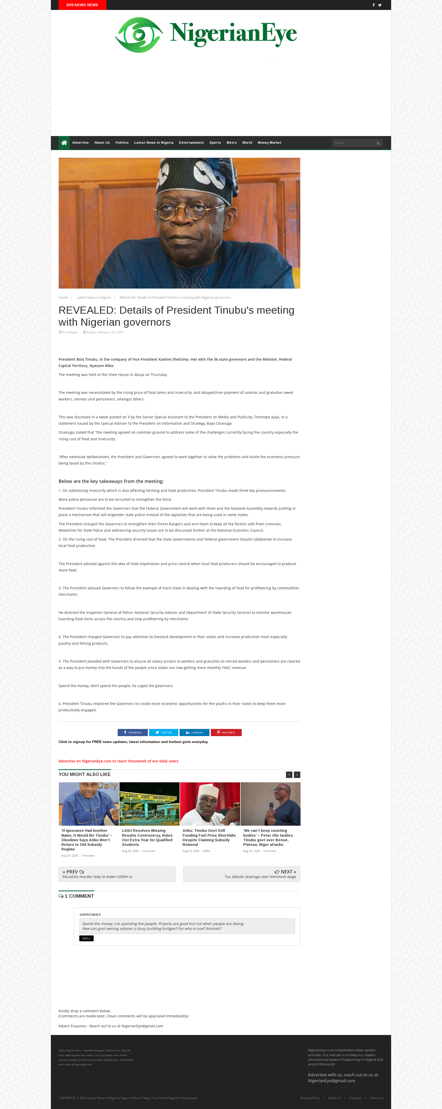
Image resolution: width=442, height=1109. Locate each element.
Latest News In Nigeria (153, 142)
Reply (86, 938)
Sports (215, 142)
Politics (122, 142)
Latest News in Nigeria (94, 297)
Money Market (269, 142)
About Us (102, 142)
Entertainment (191, 142)
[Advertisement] (204, 100)
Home (64, 297)
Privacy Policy (310, 1098)
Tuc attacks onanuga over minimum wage (260, 876)
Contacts (355, 1098)
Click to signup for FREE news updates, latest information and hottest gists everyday (133, 742)
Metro (232, 142)
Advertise (80, 142)
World (247, 142)
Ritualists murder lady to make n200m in (97, 876)
